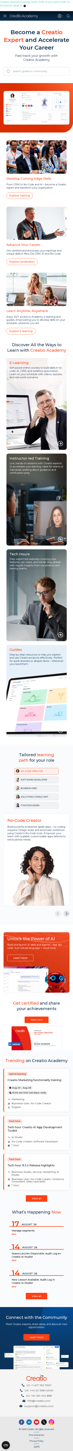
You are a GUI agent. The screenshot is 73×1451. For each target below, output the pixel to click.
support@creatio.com (38, 1406)
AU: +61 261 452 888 (39, 1395)
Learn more (20, 957)
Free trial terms (36, 1434)
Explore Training (19, 195)
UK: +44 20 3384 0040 (39, 1390)
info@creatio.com (38, 1400)
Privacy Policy (36, 1440)
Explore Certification (22, 261)
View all (36, 1198)
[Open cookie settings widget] (6, 1445)
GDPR (37, 1446)
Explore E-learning (20, 331)
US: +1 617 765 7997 (38, 1385)
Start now (37, 1019)
